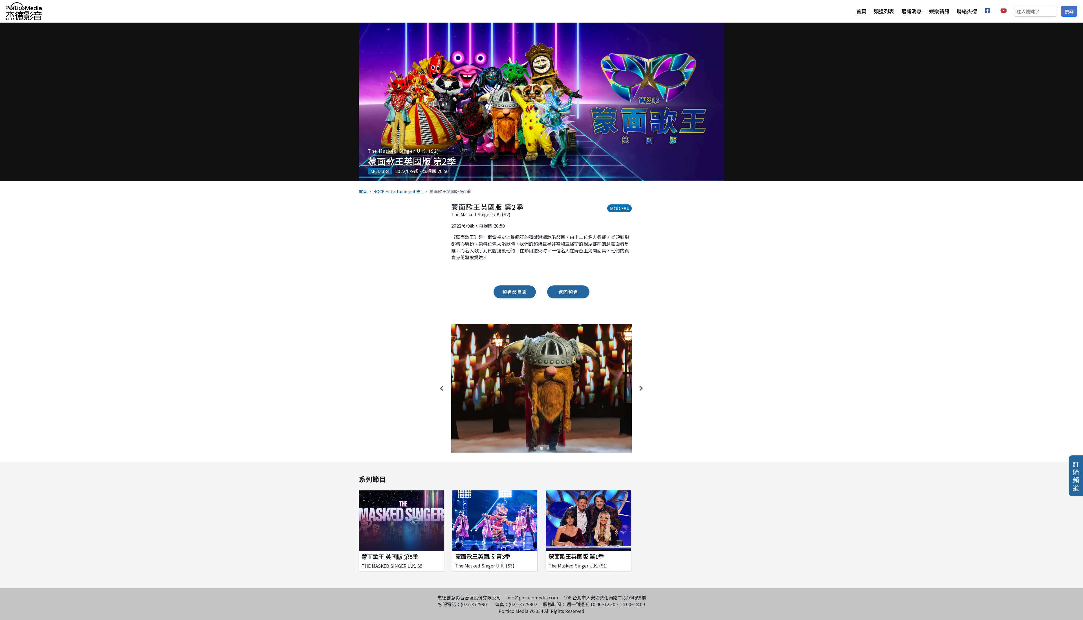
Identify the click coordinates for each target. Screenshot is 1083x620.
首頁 (861, 11)
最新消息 (911, 11)
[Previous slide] (442, 388)
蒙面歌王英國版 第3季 (482, 556)
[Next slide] (640, 388)
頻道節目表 (514, 292)
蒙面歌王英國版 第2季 (412, 160)
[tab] (535, 448)
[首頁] (24, 5)
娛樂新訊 (939, 11)
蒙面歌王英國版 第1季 (576, 556)
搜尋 (1069, 11)
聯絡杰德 (967, 11)
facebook (988, 11)
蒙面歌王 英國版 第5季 (390, 557)
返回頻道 (568, 292)
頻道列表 (884, 11)
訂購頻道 (1076, 476)
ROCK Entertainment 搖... (398, 191)
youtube (1004, 11)
